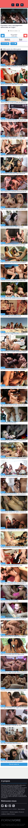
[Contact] (10, 806)
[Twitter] (2, 806)
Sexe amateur (21, 809)
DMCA (8, 814)
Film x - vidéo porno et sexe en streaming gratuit (14, 3)
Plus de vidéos (13, 764)
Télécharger (4, 43)
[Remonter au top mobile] (14, 773)
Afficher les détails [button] (14, 30)
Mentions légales (14, 812)
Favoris (13, 43)
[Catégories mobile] (22, 5)
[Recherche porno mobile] (17, 5)
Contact (13, 814)
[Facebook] (6, 806)
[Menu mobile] (12, 5)
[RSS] (13, 806)
